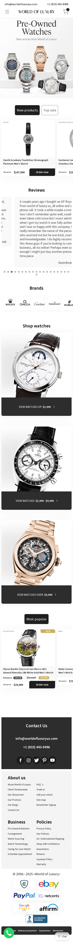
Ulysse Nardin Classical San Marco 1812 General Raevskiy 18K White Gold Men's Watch (28, 670)
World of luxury (36, 11)
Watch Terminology (18, 843)
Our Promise (14, 799)
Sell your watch (44, 794)
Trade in (40, 789)
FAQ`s (39, 784)
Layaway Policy (44, 859)
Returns (40, 854)
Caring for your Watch (19, 849)
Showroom (58, 930)
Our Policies (42, 833)
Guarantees (42, 849)
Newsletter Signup (46, 804)
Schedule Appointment (20, 854)
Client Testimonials (18, 789)
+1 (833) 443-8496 (57, 4)
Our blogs (13, 804)
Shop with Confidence (48, 843)
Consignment (15, 833)
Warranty (41, 864)
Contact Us (13, 810)
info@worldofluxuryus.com (21, 4)
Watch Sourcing (16, 838)
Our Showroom (16, 794)
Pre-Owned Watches (19, 828)
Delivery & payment (27, 930)
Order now (42, 172)
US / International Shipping (50, 838)
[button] (4, 272)
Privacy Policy (43, 828)
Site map (41, 799)
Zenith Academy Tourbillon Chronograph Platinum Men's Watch (25, 161)
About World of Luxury (19, 784)
